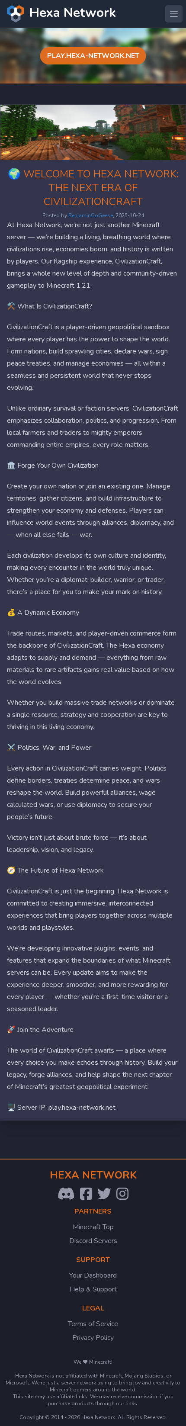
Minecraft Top (93, 1227)
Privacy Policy (93, 1337)
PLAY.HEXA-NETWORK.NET (93, 56)
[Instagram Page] (122, 1194)
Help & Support (93, 1289)
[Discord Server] (66, 1194)
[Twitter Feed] (104, 1194)
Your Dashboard (93, 1275)
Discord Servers (93, 1241)
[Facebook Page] (86, 1194)
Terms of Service (93, 1324)
